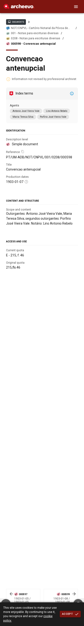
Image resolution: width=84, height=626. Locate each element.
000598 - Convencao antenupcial (33, 43)
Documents (16, 21)
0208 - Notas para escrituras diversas (35, 38)
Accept (67, 613)
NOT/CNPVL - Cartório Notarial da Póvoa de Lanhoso (39, 28)
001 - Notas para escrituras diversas (35, 33)
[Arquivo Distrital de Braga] (19, 7)
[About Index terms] (72, 93)
